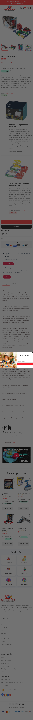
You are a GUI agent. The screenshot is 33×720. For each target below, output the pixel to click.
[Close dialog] (32, 352)
